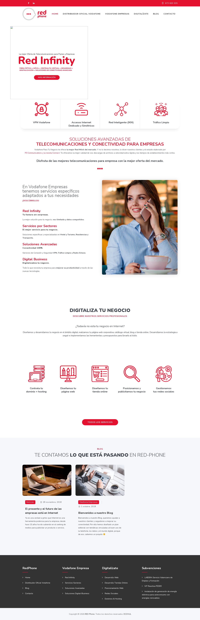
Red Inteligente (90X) (121, 122)
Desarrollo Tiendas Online (116, 583)
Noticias (30, 502)
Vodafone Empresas (117, 14)
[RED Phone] (34, 13)
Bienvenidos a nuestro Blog (95, 513)
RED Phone (90, 614)
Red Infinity (32, 211)
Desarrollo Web (112, 577)
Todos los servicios (100, 422)
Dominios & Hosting (113, 599)
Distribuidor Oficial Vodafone (82, 14)
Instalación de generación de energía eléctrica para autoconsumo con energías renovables (159, 594)
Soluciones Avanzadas (40, 244)
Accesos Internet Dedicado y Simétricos (81, 124)
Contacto (170, 14)
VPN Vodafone (41, 122)
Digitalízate (141, 14)
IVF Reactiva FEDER (153, 586)
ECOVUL (127, 614)
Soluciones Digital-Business (77, 593)
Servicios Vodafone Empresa (42, 282)
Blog (156, 14)
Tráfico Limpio (161, 122)
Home (55, 14)
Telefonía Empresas (89, 502)
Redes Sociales (111, 593)
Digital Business (35, 259)
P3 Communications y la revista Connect (42, 153)
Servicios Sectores (73, 583)
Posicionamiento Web (114, 588)
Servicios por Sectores (40, 226)
